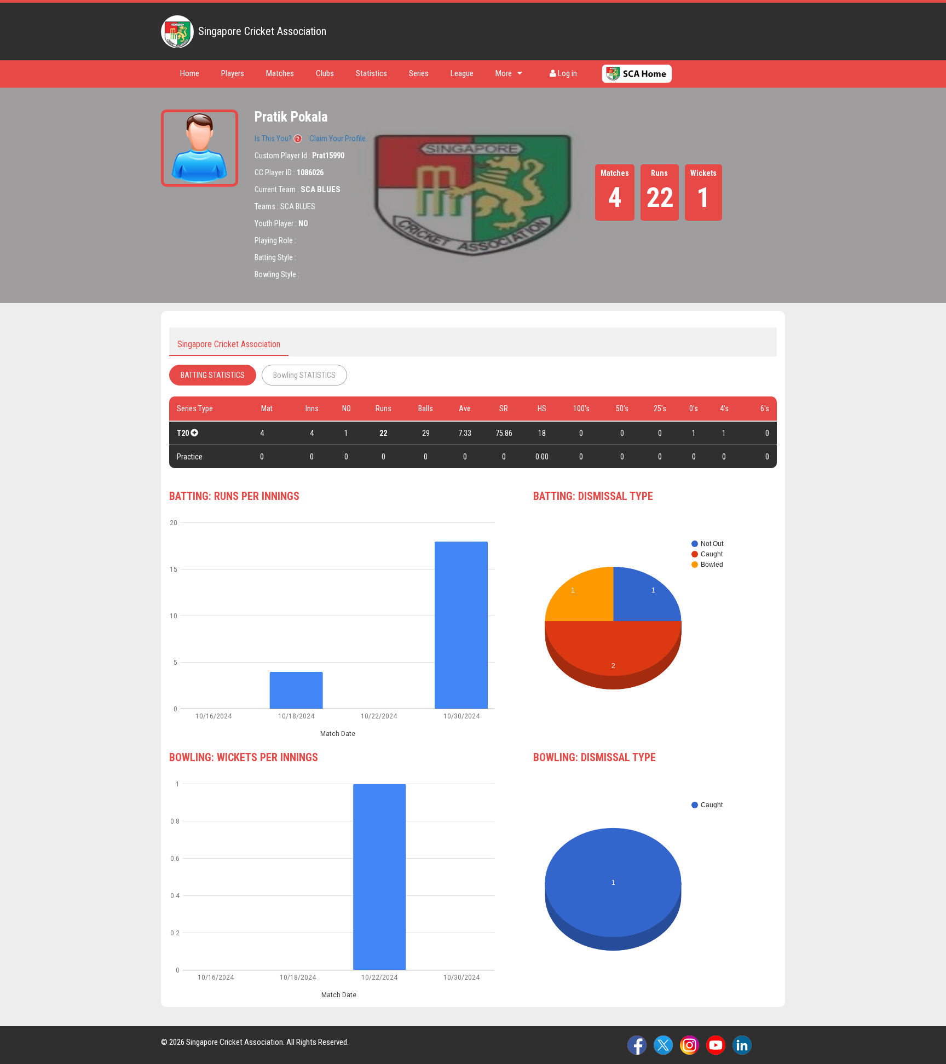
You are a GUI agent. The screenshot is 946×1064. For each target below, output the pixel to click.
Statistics (371, 73)
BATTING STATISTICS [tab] (213, 375)
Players (232, 73)
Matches (280, 73)
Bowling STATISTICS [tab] (304, 375)
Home (189, 73)
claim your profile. (338, 138)
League (462, 73)
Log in (566, 73)
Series (419, 73)
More (503, 73)
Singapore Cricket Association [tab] (228, 344)
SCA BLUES (321, 189)
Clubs (325, 73)
